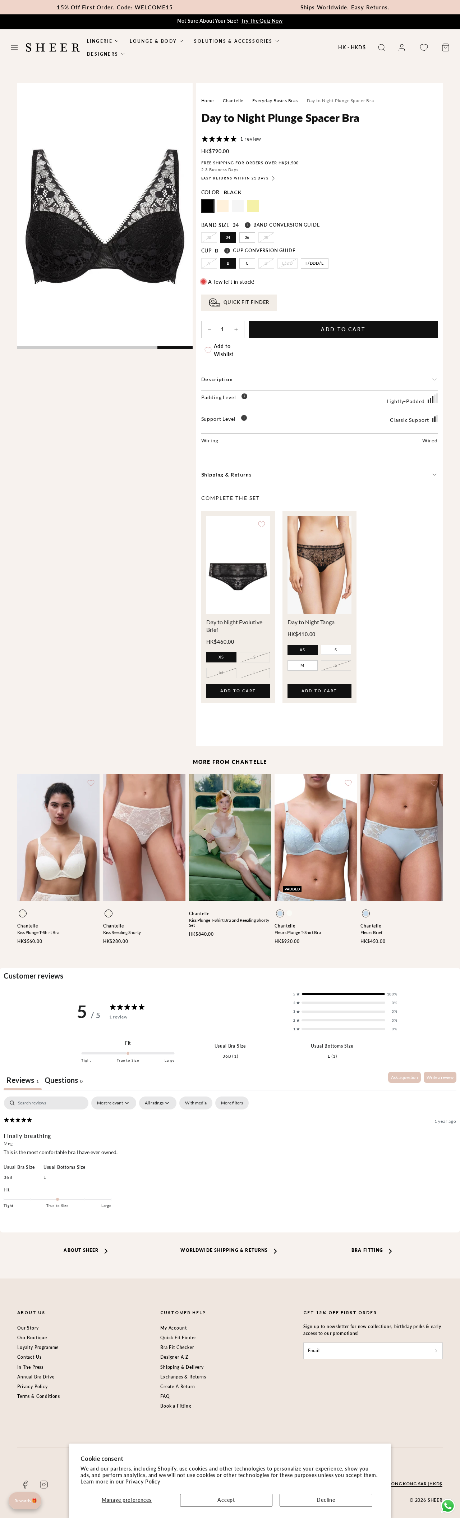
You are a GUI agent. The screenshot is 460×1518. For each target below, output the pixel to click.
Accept (226, 1500)
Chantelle (233, 100)
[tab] (64, 1081)
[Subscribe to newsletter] (436, 1351)
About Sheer (81, 1250)
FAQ (165, 1396)
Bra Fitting (367, 1250)
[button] (14, 47)
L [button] (44, 1177)
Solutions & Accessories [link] (233, 41)
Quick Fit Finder (178, 1337)
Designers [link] (103, 54)
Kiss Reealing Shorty (122, 932)
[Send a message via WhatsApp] (448, 1506)
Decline (326, 1500)
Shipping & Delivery (182, 1367)
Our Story (28, 1328)
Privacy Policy (142, 1481)
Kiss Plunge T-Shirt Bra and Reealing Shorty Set (229, 922)
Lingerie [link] (99, 41)
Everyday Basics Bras (275, 100)
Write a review (440, 1077)
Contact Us (29, 1357)
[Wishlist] (423, 47)
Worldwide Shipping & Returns (224, 1250)
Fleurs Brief (371, 932)
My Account (173, 1328)
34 (228, 237)
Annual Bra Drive (35, 1377)
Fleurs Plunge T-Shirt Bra (298, 932)
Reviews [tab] (22, 1080)
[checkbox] (195, 1103)
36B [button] (8, 1177)
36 (247, 237)
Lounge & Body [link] (153, 41)
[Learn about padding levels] (244, 397)
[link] (401, 47)
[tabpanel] (230, 1157)
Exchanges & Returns (183, 1377)
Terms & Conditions (38, 1396)
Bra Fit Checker (177, 1347)
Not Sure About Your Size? (230, 21)
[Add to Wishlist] (261, 524)
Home (207, 100)
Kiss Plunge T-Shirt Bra (38, 932)
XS (221, 657)
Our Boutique (32, 1337)
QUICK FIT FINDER (246, 302)
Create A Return (177, 1386)
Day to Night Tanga (311, 622)
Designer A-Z (174, 1357)
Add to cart (238, 693)
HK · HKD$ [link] (352, 47)
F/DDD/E (314, 263)
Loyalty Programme (38, 1347)
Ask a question (404, 1077)
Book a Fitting (175, 1406)
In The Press (30, 1367)
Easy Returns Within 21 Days (235, 178)
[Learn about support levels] (244, 419)
